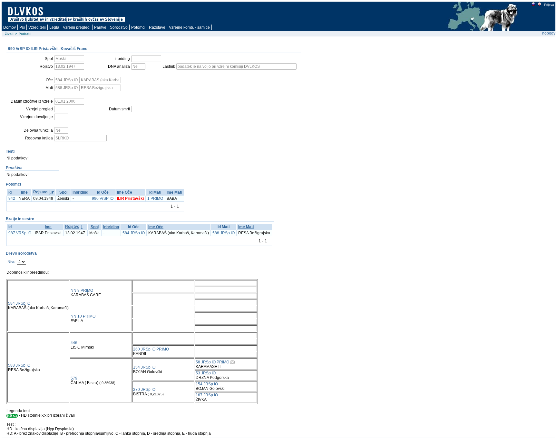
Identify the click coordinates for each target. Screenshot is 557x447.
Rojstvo (40, 192)
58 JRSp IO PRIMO (212, 362)
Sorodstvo (119, 27)
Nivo (11, 261)
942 (11, 198)
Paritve (100, 27)
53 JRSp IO (206, 373)
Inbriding (80, 192)
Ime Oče (124, 192)
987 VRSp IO (19, 233)
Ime (24, 192)
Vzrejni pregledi (77, 27)
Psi (22, 27)
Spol (63, 192)
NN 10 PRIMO (83, 316)
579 (74, 378)
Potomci (138, 27)
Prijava (549, 4)
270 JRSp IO (144, 389)
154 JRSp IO (144, 367)
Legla (54, 27)
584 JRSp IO (133, 233)
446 (74, 342)
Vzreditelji (37, 27)
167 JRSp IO (207, 395)
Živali (9, 34)
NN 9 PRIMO (82, 290)
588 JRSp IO (223, 233)
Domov (9, 27)
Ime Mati (174, 192)
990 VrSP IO (102, 198)
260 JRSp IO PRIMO (151, 349)
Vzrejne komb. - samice (189, 27)
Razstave (157, 27)
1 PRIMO (155, 198)
